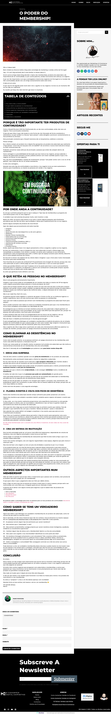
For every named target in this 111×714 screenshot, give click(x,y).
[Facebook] (78, 133)
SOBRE (81, 2)
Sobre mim (37, 697)
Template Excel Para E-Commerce (63, 704)
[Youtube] (89, 133)
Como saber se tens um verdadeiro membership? (22, 112)
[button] (68, 96)
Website (6, 641)
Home (37, 695)
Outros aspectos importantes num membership (21, 110)
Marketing (22, 9)
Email (5, 635)
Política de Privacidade (37, 704)
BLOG (88, 2)
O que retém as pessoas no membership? (19, 106)
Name (5, 628)
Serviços (96, 2)
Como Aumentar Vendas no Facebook (63, 695)
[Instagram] (82, 133)
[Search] (106, 32)
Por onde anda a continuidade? (16, 103)
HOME (73, 2)
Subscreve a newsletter (13, 116)
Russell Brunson (11, 495)
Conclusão (9, 114)
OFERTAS (106, 2)
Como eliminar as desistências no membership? (21, 108)
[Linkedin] (85, 133)
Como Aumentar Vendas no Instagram (63, 698)
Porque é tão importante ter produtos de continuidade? (23, 101)
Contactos (37, 702)
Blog (37, 699)
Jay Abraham (10, 493)
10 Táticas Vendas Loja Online (63, 701)
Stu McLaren (10, 496)
